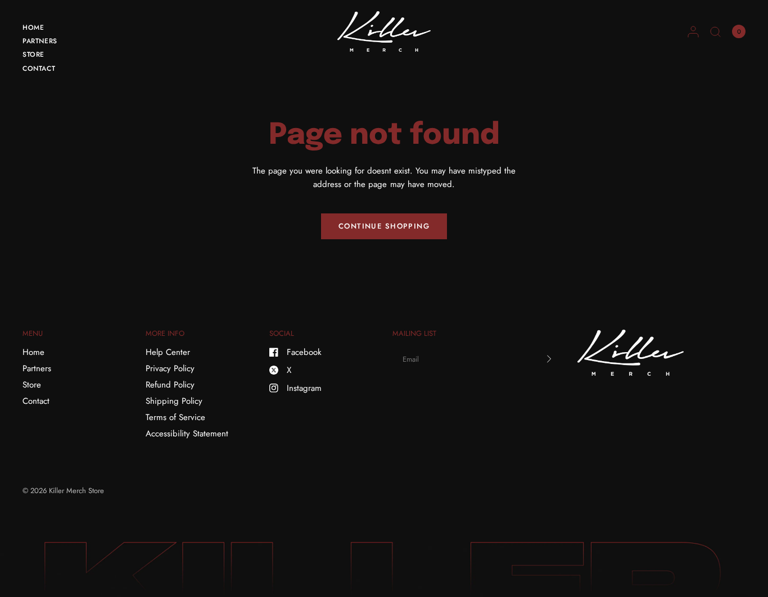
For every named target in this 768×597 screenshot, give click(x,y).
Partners (39, 41)
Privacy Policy (170, 368)
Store (33, 54)
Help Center (168, 352)
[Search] (715, 31)
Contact (38, 68)
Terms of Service (175, 417)
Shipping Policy (174, 401)
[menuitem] (39, 29)
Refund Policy (170, 385)
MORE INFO (165, 333)
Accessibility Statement (187, 433)
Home (33, 27)
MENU (32, 333)
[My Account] (693, 31)
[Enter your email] (549, 358)
